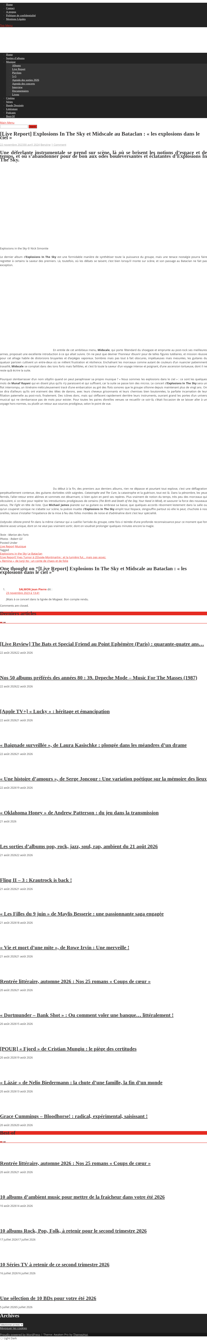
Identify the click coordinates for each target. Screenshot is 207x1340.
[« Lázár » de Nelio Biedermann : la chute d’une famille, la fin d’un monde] (9, 1074)
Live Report (18, 69)
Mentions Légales (16, 19)
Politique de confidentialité (21, 15)
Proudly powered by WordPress (20, 1334)
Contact (10, 8)
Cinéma (10, 98)
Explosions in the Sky (13, 553)
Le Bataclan (35, 553)
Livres (15, 94)
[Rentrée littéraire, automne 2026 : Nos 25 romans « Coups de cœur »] (9, 972)
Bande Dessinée (15, 105)
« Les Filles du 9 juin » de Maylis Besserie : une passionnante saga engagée (82, 914)
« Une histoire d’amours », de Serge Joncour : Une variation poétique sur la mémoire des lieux (103, 779)
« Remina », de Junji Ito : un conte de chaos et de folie (34, 561)
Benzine (45, 144)
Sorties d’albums (15, 58)
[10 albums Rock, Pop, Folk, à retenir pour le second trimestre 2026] (9, 1222)
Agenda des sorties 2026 (25, 79)
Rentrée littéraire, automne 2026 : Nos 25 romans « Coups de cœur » (75, 981)
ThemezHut (80, 1334)
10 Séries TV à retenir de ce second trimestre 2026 (54, 1264)
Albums (16, 65)
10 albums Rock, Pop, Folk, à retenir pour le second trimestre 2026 (73, 1231)
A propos (11, 11)
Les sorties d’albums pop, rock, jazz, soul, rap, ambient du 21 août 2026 (79, 846)
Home (9, 4)
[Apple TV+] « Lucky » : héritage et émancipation (55, 711)
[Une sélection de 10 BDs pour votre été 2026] (9, 1289)
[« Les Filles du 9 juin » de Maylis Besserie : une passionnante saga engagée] (9, 905)
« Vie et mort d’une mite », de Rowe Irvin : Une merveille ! (64, 947)
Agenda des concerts (23, 83)
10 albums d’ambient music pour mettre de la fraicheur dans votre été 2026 (82, 1197)
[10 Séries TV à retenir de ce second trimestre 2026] (9, 1256)
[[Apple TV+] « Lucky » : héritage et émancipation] (9, 702)
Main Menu (7, 122)
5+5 (14, 76)
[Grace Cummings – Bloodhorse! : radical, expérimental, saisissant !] (9, 1107)
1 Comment (58, 144)
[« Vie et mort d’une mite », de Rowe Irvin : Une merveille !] (9, 939)
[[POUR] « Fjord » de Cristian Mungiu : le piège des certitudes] (9, 1040)
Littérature (12, 109)
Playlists (16, 72)
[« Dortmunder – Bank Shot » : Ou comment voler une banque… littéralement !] (9, 1006)
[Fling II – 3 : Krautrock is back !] (9, 871)
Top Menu (6, 25)
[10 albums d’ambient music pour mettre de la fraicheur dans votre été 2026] (9, 1188)
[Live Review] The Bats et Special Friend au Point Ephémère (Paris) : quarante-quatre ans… (102, 644)
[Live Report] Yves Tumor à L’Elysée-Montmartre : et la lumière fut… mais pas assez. (53, 557)
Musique (11, 61)
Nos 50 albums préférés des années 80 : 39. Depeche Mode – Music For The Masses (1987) (98, 677)
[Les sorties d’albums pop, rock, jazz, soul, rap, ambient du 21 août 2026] (9, 837)
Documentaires (20, 90)
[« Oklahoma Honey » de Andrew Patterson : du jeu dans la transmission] (9, 804)
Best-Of (10, 116)
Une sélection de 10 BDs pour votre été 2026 (48, 1298)
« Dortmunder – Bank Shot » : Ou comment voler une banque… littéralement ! (87, 1015)
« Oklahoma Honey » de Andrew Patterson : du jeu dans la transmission (79, 812)
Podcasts (11, 112)
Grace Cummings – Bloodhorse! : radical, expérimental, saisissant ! (74, 1116)
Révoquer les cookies (13, 1328)
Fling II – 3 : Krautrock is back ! (36, 880)
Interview (17, 87)
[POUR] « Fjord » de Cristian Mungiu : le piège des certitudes (68, 1049)
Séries (9, 101)
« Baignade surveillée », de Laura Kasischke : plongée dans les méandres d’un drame (93, 745)
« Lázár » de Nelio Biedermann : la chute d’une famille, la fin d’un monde (81, 1082)
